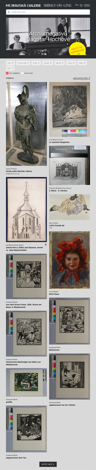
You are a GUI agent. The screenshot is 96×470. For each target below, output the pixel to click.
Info (81, 5)
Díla (76, 5)
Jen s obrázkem (14, 73)
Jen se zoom (28, 73)
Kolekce (87, 5)
